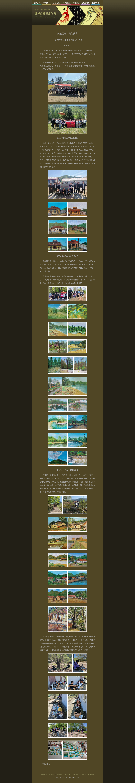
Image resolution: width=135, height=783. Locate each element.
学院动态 (76, 3)
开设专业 (56, 3)
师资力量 (66, 3)
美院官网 (85, 3)
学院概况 (46, 3)
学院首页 (37, 3)
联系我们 (95, 3)
